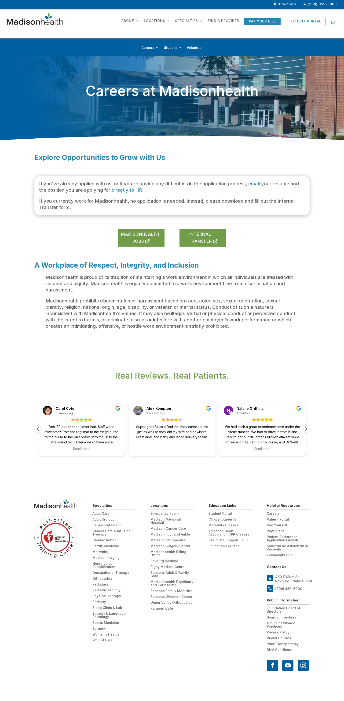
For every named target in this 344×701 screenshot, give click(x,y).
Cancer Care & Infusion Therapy (111, 532)
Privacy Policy (278, 632)
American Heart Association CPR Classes (229, 532)
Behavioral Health (107, 525)
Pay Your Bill (262, 21)
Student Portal (220, 513)
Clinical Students (222, 519)
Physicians (276, 531)
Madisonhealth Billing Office (168, 553)
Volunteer (195, 48)
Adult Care (101, 513)
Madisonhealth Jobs (140, 238)
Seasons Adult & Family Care (169, 574)
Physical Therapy (106, 596)
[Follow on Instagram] (303, 665)
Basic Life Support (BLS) (228, 540)
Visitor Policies (279, 638)
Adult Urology (103, 519)
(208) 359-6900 (322, 4)
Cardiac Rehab (104, 540)
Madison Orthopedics (168, 540)
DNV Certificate (279, 650)
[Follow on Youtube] (287, 665)
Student (170, 48)
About (127, 21)
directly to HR (127, 190)
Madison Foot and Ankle (170, 534)
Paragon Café (161, 608)
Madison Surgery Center (170, 546)
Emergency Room (164, 513)
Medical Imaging (106, 558)
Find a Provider (223, 21)
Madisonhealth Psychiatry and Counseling (171, 583)
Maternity (100, 552)
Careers (147, 48)
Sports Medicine (105, 623)
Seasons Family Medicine (171, 591)
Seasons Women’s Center (171, 597)
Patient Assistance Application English (282, 538)
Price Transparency (283, 644)
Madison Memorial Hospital (165, 521)
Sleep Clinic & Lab (107, 608)
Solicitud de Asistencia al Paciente (287, 547)
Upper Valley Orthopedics (171, 602)
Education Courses (224, 546)
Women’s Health (105, 634)
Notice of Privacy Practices (281, 625)
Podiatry (99, 602)
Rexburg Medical (164, 561)
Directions (287, 4)
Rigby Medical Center (168, 567)
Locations (154, 21)
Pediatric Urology (106, 590)
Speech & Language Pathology (109, 615)
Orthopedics (102, 578)
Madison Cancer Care (168, 528)
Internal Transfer (200, 238)
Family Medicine (105, 546)
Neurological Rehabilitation (103, 565)
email (254, 184)
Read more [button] (81, 449)
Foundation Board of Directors (283, 610)
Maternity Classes (223, 525)
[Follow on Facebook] (272, 665)
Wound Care (102, 640)
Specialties (186, 21)
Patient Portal (305, 21)
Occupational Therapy (110, 573)
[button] (305, 429)
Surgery (98, 628)
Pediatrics (100, 584)
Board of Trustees (281, 617)
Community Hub (280, 555)
